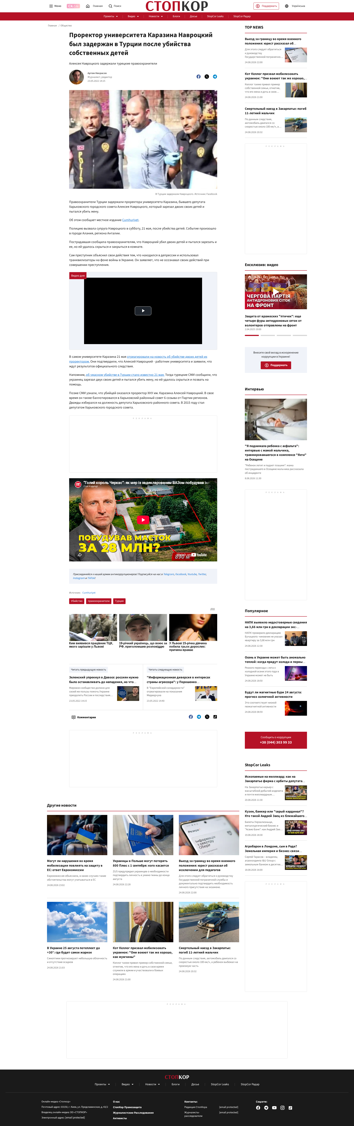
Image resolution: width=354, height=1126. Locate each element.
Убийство (76, 601)
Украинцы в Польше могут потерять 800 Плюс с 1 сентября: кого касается (141, 863)
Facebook (180, 574)
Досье (193, 16)
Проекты (109, 16)
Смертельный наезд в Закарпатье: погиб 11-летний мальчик (205, 950)
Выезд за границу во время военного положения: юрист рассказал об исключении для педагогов (207, 865)
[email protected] (75, 1118)
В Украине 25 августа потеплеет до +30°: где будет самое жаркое (73, 950)
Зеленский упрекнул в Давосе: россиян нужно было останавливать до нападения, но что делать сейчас (103, 682)
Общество (66, 25)
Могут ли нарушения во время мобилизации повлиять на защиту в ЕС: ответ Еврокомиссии (75, 865)
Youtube (192, 574)
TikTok (91, 578)
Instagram (79, 578)
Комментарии (86, 717)
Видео (131, 16)
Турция (119, 601)
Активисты (120, 1118)
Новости (154, 16)
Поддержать (269, 6)
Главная (52, 25)
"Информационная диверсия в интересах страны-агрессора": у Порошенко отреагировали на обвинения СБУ (178, 682)
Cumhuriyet (130, 220)
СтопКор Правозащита (127, 1107)
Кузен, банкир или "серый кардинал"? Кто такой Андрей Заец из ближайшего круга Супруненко (274, 816)
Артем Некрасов (97, 73)
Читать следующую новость (165, 670)
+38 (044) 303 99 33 (276, 742)
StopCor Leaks (215, 16)
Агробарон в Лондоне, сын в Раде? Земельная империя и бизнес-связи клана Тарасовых (272, 851)
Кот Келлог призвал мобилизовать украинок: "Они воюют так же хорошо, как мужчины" (142, 952)
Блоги (176, 16)
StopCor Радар (242, 16)
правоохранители (99, 601)
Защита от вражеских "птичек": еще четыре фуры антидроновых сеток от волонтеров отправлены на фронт (273, 321)
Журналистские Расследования (133, 1113)
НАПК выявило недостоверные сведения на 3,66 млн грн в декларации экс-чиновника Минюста (276, 627)
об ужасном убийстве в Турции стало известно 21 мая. (125, 375)
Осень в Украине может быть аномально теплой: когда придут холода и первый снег (275, 662)
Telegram (168, 574)
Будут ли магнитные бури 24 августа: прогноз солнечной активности (273, 694)
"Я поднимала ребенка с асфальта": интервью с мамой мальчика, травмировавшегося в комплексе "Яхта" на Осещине (275, 453)
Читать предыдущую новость (88, 670)
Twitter (202, 574)
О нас (116, 1102)
